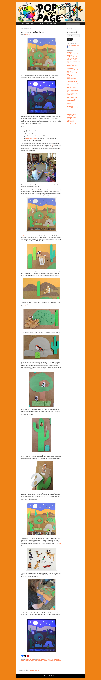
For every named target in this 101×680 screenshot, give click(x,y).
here (60, 543)
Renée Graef (58, 660)
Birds (52, 659)
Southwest (43, 661)
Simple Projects (70, 118)
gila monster (35, 660)
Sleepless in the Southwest (32, 32)
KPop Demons (70, 106)
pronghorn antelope (51, 660)
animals (38, 659)
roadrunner (27, 661)
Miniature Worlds (70, 68)
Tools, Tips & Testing (71, 123)
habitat (39, 660)
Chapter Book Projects (71, 114)
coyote (25, 660)
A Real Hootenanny (71, 99)
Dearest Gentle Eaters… (72, 78)
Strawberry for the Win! (72, 65)
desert (28, 660)
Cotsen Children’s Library (51, 23)
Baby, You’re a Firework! (72, 56)
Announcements (70, 112)
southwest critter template (30, 138)
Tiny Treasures (70, 67)
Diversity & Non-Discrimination (50, 675)
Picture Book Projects (29, 659)
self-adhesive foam (39, 136)
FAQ (37, 23)
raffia (25, 305)
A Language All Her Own (72, 81)
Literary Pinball (70, 96)
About (27, 23)
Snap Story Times (70, 120)
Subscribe (70, 39)
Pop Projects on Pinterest (74, 45)
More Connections (70, 115)
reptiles (22, 661)
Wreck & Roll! (69, 91)
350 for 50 (69, 80)
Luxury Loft (69, 104)
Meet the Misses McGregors (72, 90)
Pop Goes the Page (23, 669)
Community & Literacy (71, 64)
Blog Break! (69, 52)
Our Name (42, 23)
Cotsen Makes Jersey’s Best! (73, 86)
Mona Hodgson (44, 660)
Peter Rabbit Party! (71, 100)
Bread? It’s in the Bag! (71, 59)
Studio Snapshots (70, 121)
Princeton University (77, 669)
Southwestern (48, 661)
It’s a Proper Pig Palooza (72, 58)
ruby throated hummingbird (35, 661)
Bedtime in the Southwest (46, 659)
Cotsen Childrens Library (73, 47)
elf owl (31, 660)
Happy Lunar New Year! (72, 97)
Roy (52, 145)
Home (23, 23)
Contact (32, 23)
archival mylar (24, 235)
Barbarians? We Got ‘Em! (72, 107)
